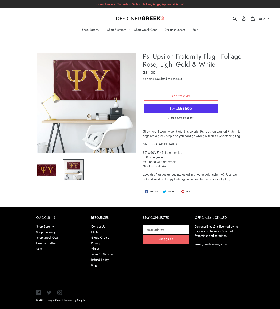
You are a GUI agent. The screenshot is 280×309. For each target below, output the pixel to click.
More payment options (181, 118)
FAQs (94, 232)
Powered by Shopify (74, 300)
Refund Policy (100, 260)
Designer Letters (46, 243)
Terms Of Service (102, 254)
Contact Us (98, 226)
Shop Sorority (45, 226)
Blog (94, 265)
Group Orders (100, 237)
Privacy (95, 243)
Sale (39, 248)
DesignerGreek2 (54, 300)
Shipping (148, 79)
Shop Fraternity (45, 232)
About (95, 248)
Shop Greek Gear (47, 237)
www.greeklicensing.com (211, 244)
